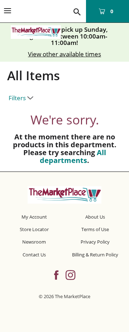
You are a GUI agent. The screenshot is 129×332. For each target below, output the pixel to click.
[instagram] (70, 274)
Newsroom (34, 242)
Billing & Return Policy (95, 254)
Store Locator (34, 229)
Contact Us (34, 254)
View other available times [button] (64, 54)
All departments (73, 156)
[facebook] (56, 274)
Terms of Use (95, 229)
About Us (95, 217)
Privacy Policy (95, 242)
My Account (34, 217)
